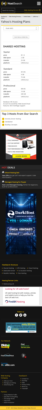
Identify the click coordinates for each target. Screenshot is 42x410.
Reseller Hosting (9, 273)
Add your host (8, 381)
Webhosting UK (8, 284)
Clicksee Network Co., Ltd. (19, 408)
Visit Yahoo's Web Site (21, 37)
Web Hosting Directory (15, 16)
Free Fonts (7, 400)
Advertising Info (8, 385)
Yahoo (2, 18)
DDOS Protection (9, 402)
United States (26, 16)
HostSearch (4, 16)
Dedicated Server (9, 271)
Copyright (25, 388)
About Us (24, 386)
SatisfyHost (9, 122)
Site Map (24, 381)
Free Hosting (22, 273)
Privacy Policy (26, 384)
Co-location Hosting (25, 271)
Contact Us (25, 379)
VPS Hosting (21, 268)
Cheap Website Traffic (10, 395)
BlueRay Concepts (11, 125)
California (35, 16)
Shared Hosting (8, 268)
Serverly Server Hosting (13, 119)
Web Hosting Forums (31, 10)
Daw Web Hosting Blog (11, 397)
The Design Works (9, 398)
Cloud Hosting (33, 268)
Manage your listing (10, 383)
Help (23, 382)
